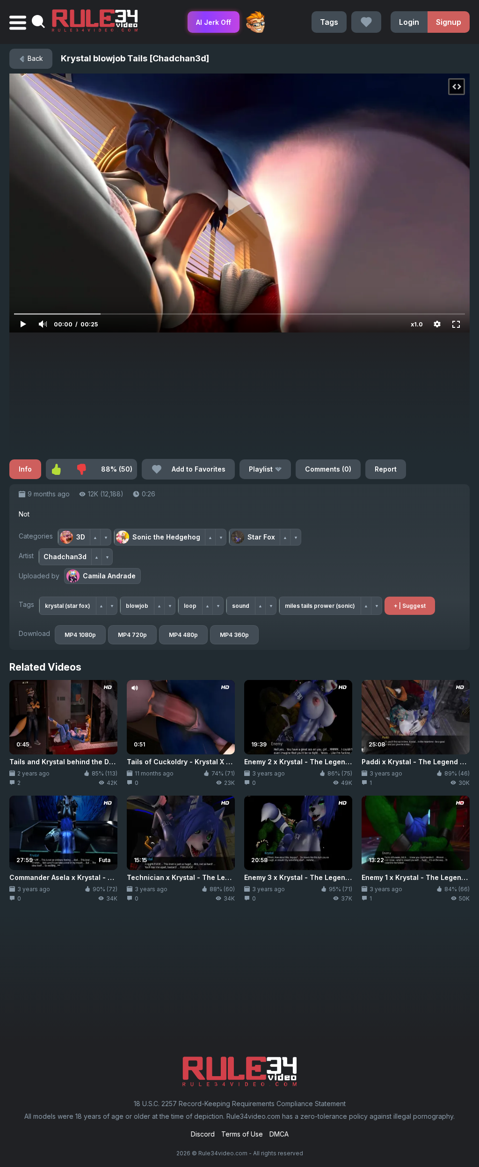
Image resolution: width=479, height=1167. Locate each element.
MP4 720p (132, 634)
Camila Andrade (109, 576)
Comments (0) (328, 469)
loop (190, 605)
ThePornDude (255, 22)
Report (386, 469)
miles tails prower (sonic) (320, 605)
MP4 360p (234, 634)
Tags (329, 22)
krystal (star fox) (67, 605)
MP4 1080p (80, 634)
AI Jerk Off (213, 22)
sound (240, 605)
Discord (203, 1134)
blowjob (137, 605)
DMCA (279, 1134)
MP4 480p (183, 634)
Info (25, 469)
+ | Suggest (410, 605)
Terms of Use (242, 1134)
